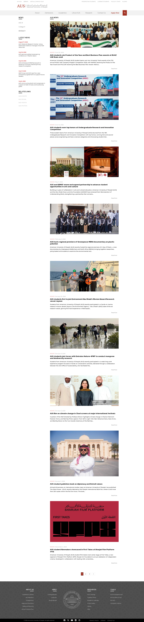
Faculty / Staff (115, 1)
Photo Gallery (91, 603)
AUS (20, 23)
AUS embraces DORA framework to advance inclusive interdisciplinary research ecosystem (30, 64)
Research (88, 13)
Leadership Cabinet (28, 594)
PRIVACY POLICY (94, 620)
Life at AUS (76, 13)
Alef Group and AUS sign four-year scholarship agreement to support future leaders (32, 74)
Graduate (54, 597)
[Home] (32, 6)
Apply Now (115, 13)
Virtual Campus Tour (37, 1)
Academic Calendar (93, 600)
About (37, 13)
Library (26, 1)
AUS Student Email (115, 597)
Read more (114, 68)
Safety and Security (28, 606)
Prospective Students (89, 1)
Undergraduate (52, 594)
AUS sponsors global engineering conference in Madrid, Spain (29, 55)
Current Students (103, 1)
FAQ (88, 609)
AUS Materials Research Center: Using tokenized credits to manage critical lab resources (31, 45)
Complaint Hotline (115, 603)
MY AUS (19, 1)
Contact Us (102, 13)
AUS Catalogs (91, 594)
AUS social (22, 99)
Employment (30, 600)
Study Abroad (53, 600)
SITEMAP (103, 620)
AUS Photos (23, 106)
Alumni (124, 1)
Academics (62, 13)
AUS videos (23, 102)
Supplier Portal (91, 597)
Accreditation (30, 597)
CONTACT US (111, 620)
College (21, 27)
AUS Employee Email (116, 594)
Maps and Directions (28, 603)
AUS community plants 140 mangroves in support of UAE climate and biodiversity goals (32, 84)
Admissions (49, 13)
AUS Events (23, 96)
